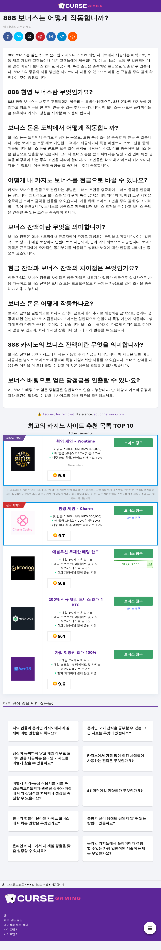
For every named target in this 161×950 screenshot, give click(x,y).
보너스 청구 (133, 443)
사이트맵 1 (10, 929)
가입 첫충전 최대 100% (75, 652)
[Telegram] (62, 36)
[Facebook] (8, 36)
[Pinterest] (40, 36)
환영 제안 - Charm (76, 508)
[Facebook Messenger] (18, 36)
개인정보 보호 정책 (16, 924)
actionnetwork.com (109, 414)
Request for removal (58, 414)
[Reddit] (72, 36)
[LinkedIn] (51, 36)
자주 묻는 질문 (13, 920)
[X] (29, 36)
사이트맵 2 (10, 934)
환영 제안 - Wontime (75, 441)
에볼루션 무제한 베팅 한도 (75, 551)
